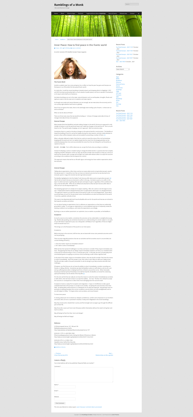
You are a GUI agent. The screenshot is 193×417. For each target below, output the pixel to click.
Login (117, 127)
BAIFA (117, 79)
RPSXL (118, 100)
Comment (57, 366)
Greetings (119, 89)
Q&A (117, 97)
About (62, 13)
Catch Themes (115, 414)
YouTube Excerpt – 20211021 (124, 54)
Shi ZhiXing (67, 48)
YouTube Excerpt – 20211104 (124, 51)
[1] (104, 135)
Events (118, 86)
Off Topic (118, 93)
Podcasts (80, 13)
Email (56, 390)
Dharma (63, 347)
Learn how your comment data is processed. (89, 407)
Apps (117, 77)
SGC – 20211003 (120, 61)
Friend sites (119, 88)
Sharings (118, 104)
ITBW (117, 91)
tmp (117, 106)
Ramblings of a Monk (68, 4)
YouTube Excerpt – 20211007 (124, 58)
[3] (84, 273)
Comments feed (120, 131)
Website (56, 397)
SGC (117, 102)
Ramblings (119, 98)
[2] (110, 178)
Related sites (123, 13)
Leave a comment (76, 48)
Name (56, 384)
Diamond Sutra (120, 84)
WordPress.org (120, 133)
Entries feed (119, 129)
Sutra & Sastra (113, 13)
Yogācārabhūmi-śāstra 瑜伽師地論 (96, 13)
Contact (132, 13)
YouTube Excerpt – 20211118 (124, 47)
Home (56, 13)
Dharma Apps (71, 13)
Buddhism (63, 39)
